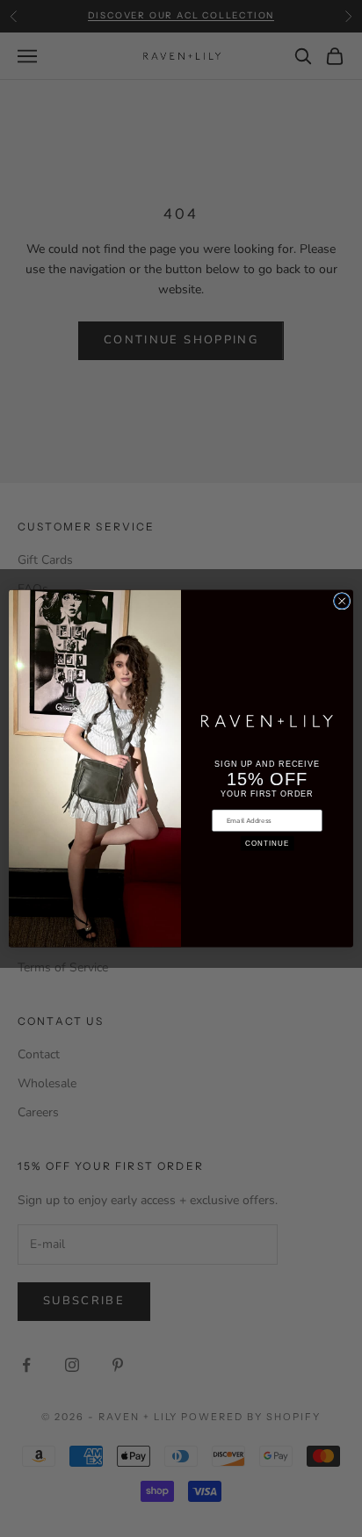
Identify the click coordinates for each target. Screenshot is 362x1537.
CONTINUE (267, 844)
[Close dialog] (342, 602)
